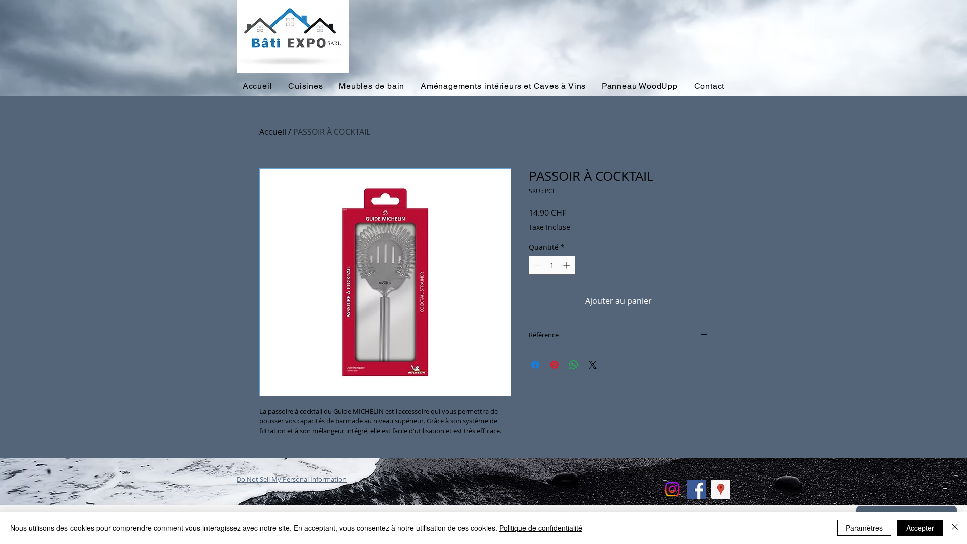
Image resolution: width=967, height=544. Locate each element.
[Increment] (567, 265)
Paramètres (864, 528)
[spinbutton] (552, 265)
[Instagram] (672, 489)
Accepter (920, 528)
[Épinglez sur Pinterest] (554, 365)
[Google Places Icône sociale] (720, 489)
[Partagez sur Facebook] (535, 365)
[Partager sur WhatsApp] (574, 365)
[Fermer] (955, 528)
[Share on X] (593, 365)
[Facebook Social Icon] (696, 489)
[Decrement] (536, 265)
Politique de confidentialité (540, 528)
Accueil (272, 132)
